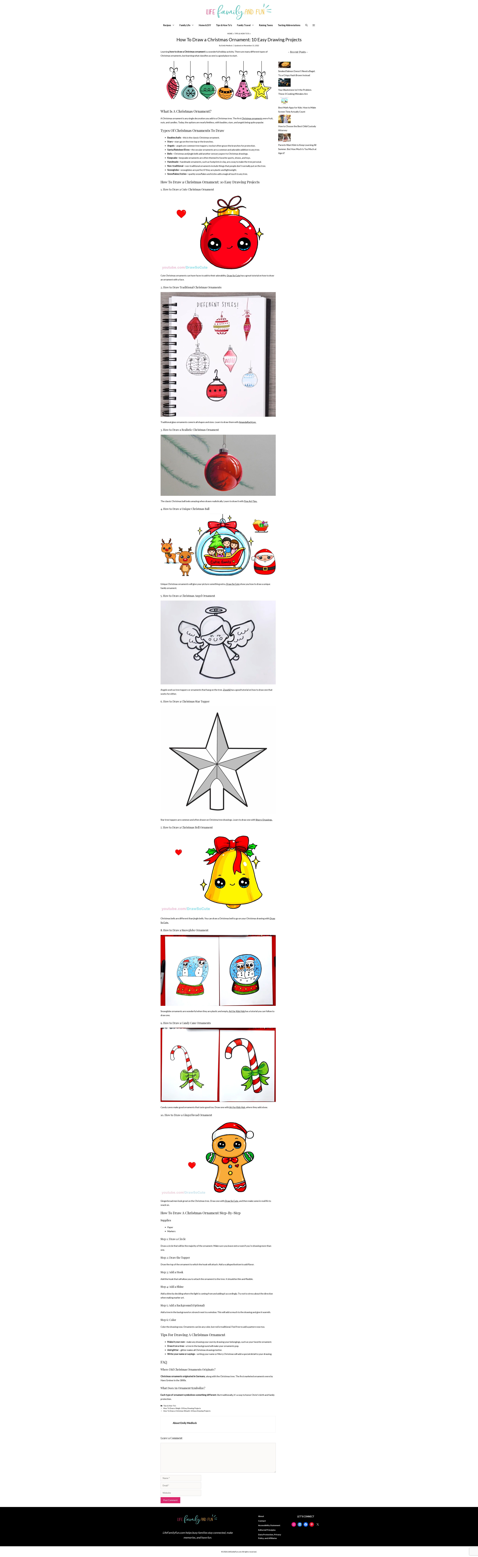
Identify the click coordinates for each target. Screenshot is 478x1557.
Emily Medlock (226, 45)
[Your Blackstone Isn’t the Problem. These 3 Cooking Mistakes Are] (284, 83)
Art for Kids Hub (237, 1011)
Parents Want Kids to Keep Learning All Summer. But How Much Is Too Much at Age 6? (297, 149)
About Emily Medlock (185, 1422)
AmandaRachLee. (247, 422)
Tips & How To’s (224, 25)
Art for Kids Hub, (237, 1107)
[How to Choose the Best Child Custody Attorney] (284, 119)
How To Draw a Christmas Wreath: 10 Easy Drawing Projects (186, 1411)
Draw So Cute (233, 275)
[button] (306, 25)
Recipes (167, 25)
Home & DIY (205, 25)
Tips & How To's (242, 34)
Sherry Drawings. (264, 819)
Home (230, 34)
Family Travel (244, 25)
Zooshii (227, 689)
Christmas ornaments (252, 118)
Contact (262, 1521)
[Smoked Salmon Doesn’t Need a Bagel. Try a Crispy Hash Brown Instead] (284, 65)
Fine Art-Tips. (250, 501)
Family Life (184, 25)
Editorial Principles (267, 1530)
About (261, 1516)
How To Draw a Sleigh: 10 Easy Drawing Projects (182, 1408)
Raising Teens (266, 25)
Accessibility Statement (269, 1525)
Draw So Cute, (231, 1201)
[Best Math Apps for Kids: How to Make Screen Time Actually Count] (284, 101)
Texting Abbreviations (289, 25)
